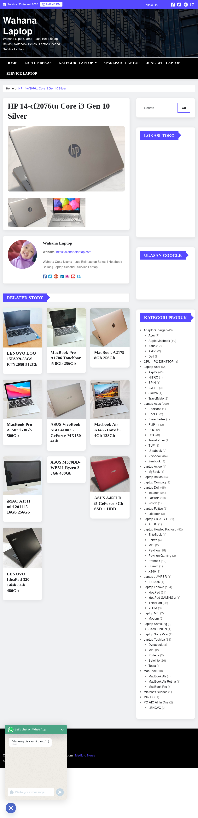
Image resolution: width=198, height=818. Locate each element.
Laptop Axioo (153, 466)
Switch (153, 393)
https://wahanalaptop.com (73, 252)
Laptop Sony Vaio (156, 634)
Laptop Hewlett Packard (160, 529)
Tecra (152, 665)
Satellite (154, 660)
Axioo (152, 351)
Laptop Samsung (155, 624)
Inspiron (154, 492)
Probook (154, 560)
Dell (151, 356)
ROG (151, 435)
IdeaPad (154, 592)
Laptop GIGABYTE (157, 519)
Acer (151, 335)
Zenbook (154, 461)
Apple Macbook (159, 340)
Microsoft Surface (155, 692)
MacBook (150, 671)
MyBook (154, 471)
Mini (151, 545)
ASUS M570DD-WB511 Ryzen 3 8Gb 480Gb (65, 468)
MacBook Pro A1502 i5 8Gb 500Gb (19, 430)
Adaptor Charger (155, 330)
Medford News (85, 755)
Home (12, 63)
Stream (153, 566)
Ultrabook (155, 450)
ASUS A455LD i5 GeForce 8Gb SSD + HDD (108, 503)
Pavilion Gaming (159, 555)
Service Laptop (21, 73)
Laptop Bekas (38, 63)
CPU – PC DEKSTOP (159, 361)
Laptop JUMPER (155, 576)
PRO (151, 430)
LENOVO (154, 707)
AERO (152, 524)
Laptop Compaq (155, 482)
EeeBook (154, 408)
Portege (153, 655)
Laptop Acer (152, 366)
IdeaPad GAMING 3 (162, 597)
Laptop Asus (152, 403)
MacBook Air (157, 676)
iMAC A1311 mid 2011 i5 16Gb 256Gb (19, 506)
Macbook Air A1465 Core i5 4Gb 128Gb (107, 430)
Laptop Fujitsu (153, 508)
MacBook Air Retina (162, 681)
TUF (151, 445)
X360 (152, 571)
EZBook (154, 581)
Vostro (152, 503)
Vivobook (154, 456)
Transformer (156, 440)
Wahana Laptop (20, 25)
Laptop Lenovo (154, 587)
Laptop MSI (151, 613)
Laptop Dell (152, 487)
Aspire (152, 372)
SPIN (152, 382)
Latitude (154, 498)
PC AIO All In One (156, 702)
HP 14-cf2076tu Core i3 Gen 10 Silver (42, 88)
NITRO (153, 377)
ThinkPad (155, 602)
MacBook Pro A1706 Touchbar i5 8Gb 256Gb (65, 358)
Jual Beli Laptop (163, 63)
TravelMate (156, 398)
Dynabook (155, 644)
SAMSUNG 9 (157, 629)
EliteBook (155, 534)
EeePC (153, 414)
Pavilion (154, 550)
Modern (153, 618)
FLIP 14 (153, 424)
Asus (151, 346)
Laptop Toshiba (154, 639)
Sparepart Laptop (122, 63)
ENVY (152, 540)
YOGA (152, 608)
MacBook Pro (157, 686)
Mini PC (149, 697)
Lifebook (154, 513)
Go (184, 107)
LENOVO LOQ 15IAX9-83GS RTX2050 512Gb (22, 359)
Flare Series (156, 419)
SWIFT (153, 387)
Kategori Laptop (76, 63)
